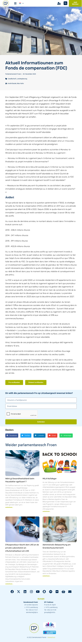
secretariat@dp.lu (32, 612)
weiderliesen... (9, 507)
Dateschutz (51, 637)
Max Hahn (20, 83)
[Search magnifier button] (65, 3)
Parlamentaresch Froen (13, 74)
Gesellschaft (12, 79)
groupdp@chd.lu (49, 612)
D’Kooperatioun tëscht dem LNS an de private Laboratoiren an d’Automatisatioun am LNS (22, 548)
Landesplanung (22, 79)
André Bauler (12, 83)
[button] (11, 435)
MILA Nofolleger (50, 478)
